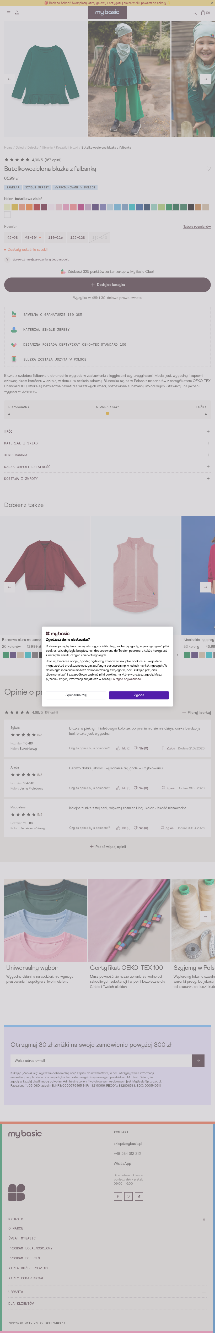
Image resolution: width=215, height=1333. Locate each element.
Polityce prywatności (126, 679)
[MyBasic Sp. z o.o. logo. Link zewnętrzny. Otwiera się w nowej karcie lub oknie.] (57, 634)
